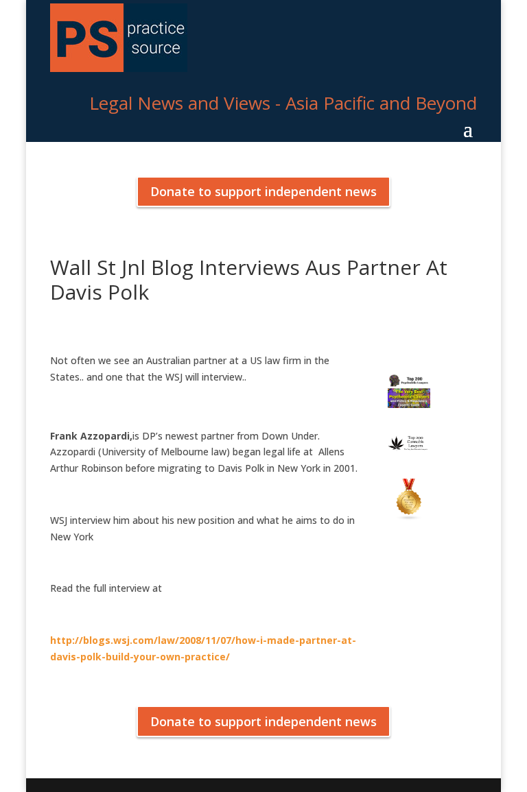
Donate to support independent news (263, 191)
